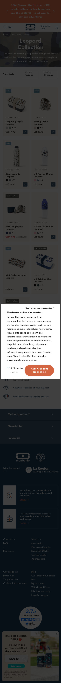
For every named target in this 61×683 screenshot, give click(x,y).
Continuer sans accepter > (39, 308)
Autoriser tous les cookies (39, 370)
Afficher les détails (17, 370)
